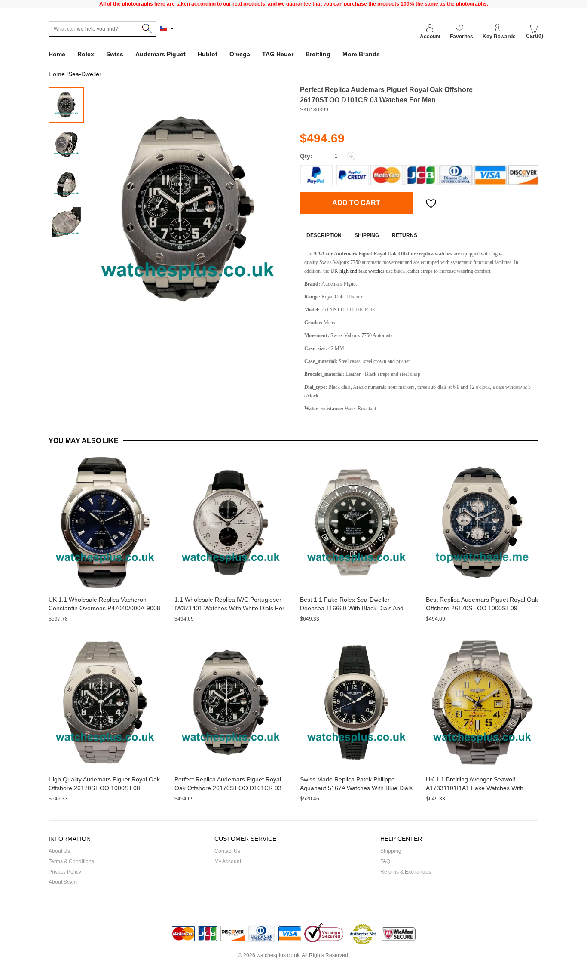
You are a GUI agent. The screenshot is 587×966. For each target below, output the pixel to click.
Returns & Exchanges (405, 872)
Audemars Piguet (160, 54)
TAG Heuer (278, 54)
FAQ (385, 861)
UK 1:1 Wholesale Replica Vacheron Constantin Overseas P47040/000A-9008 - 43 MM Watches (104, 608)
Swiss (114, 54)
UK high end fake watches (357, 271)
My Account (227, 861)
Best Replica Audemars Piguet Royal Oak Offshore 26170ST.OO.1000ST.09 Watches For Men (482, 608)
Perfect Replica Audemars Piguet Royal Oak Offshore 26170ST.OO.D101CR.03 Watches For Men (227, 788)
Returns (404, 235)
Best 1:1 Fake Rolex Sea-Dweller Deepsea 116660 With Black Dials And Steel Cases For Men (352, 608)
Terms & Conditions (71, 861)
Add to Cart (356, 202)
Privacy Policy (65, 872)
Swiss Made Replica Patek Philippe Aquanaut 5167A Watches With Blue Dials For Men (356, 788)
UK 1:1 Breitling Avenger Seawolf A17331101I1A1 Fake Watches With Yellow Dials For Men (474, 788)
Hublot (207, 54)
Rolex (85, 54)
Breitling (318, 54)
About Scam (63, 882)
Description (324, 235)
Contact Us (227, 851)
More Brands (361, 54)
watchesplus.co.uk (278, 955)
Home (57, 54)
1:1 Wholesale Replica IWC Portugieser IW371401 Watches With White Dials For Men (229, 608)
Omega (239, 54)
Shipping (367, 235)
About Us (59, 851)
